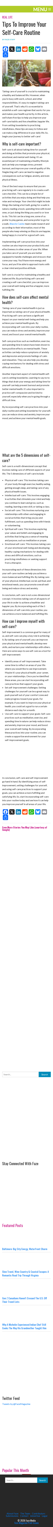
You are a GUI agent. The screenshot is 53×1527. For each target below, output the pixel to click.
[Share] (5, 54)
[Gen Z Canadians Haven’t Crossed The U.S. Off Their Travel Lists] (26, 1287)
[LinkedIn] (18, 49)
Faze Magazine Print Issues (26, 1523)
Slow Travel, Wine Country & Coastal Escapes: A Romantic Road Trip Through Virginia (25, 1273)
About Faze (12, 1513)
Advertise (35, 1515)
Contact (24, 1515)
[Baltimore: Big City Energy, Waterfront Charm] (26, 1238)
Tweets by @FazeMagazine (16, 1404)
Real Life (7, 17)
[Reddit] (25, 49)
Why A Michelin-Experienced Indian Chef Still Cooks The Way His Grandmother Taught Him (24, 1326)
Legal (44, 1515)
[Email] (44, 49)
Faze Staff (10, 39)
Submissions (12, 1515)
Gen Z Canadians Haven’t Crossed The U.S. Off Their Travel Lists (24, 1300)
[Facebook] (5, 49)
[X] (12, 49)
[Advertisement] (26, 949)
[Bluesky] (38, 49)
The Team (25, 1513)
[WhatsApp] (31, 49)
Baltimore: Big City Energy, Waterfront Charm (24, 1249)
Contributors (38, 1513)
